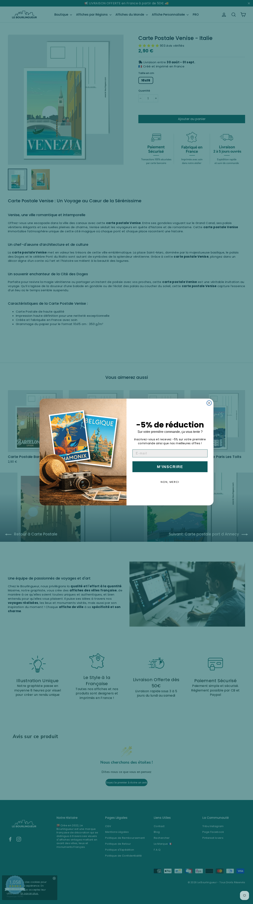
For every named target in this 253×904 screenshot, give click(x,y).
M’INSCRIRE (170, 467)
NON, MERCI (170, 482)
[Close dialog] (209, 403)
